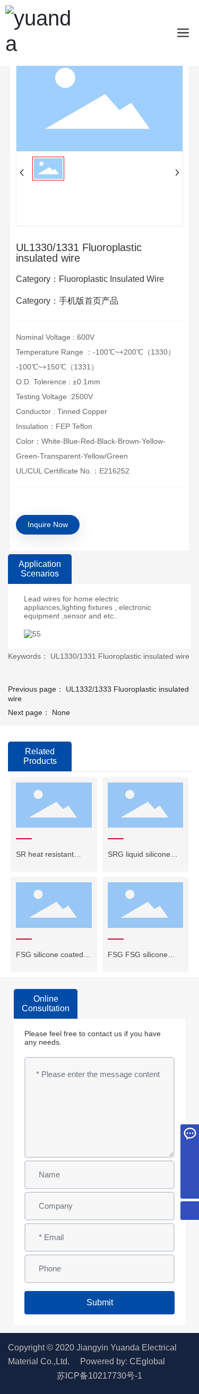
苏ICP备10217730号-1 (99, 1375)
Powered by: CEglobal (122, 1361)
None (61, 712)
